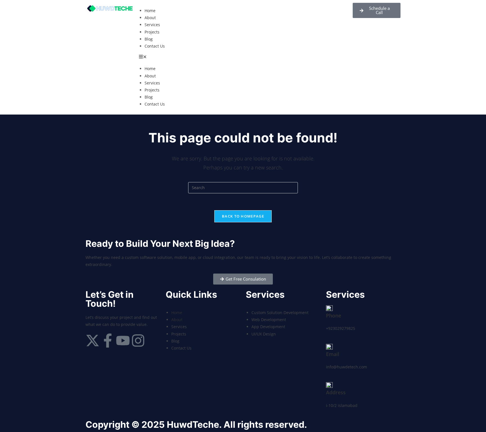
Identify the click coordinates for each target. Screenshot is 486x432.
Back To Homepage (243, 216)
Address (336, 392)
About (150, 17)
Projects (152, 32)
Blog (149, 39)
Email (332, 354)
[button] (243, 57)
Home (150, 10)
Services (152, 24)
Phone (333, 315)
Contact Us (155, 46)
